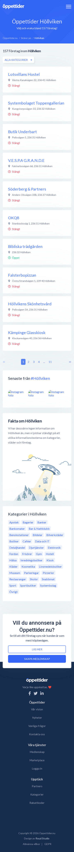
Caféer (27, 541)
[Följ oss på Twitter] (36, 693)
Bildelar (37, 535)
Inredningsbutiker (31, 560)
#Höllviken (40, 378)
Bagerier (28, 522)
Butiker (14, 541)
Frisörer (27, 554)
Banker (41, 522)
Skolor (34, 579)
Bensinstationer (19, 535)
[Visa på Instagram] (17, 393)
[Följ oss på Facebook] (29, 693)
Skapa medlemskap (37, 658)
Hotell (50, 554)
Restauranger (17, 579)
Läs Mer (37, 649)
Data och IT (42, 541)
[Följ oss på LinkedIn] (42, 693)
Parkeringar (31, 572)
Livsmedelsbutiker (50, 566)
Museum (14, 572)
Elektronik (54, 547)
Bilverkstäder (54, 535)
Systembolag (48, 585)
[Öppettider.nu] (13, 6)
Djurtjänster (36, 547)
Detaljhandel (17, 547)
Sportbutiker (28, 585)
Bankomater (17, 528)
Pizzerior (48, 572)
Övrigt (13, 591)
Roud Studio (42, 838)
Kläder (13, 566)
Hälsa (13, 560)
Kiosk (50, 560)
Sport (12, 585)
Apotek (14, 522)
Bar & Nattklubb (39, 528)
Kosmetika (28, 566)
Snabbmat (48, 579)
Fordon (13, 554)
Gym (39, 554)
